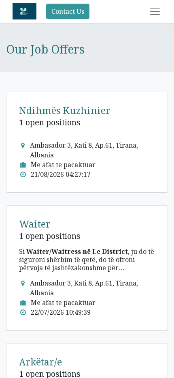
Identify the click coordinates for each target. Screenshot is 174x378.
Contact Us (67, 11)
